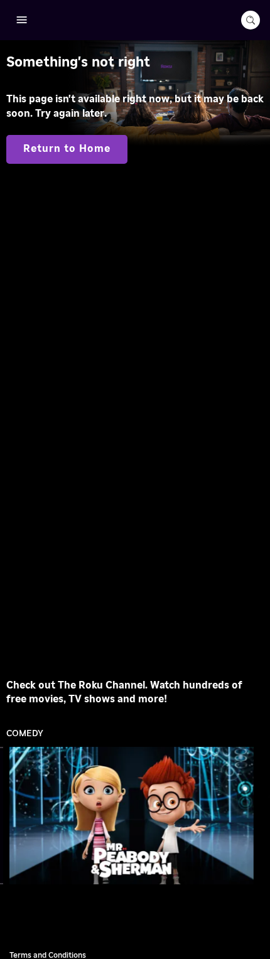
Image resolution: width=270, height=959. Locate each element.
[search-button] (250, 20)
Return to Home (67, 149)
